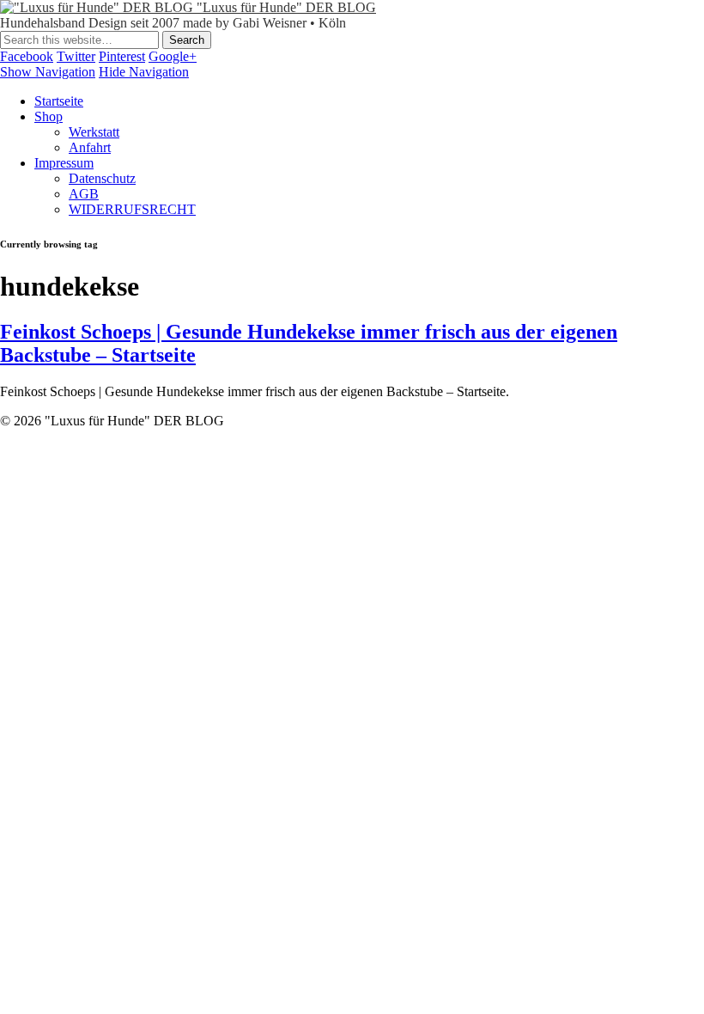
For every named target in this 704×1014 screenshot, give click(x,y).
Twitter (76, 56)
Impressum (64, 163)
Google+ (173, 56)
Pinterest (122, 56)
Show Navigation (47, 71)
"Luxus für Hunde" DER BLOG (286, 7)
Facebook (26, 56)
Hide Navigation (144, 71)
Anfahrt (90, 147)
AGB (84, 193)
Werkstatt (94, 132)
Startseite (58, 101)
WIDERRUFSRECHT (132, 209)
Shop (48, 116)
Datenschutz (102, 178)
